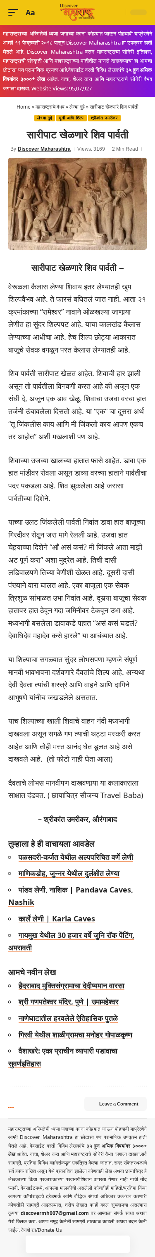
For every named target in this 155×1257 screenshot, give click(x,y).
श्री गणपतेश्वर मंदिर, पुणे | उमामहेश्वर (69, 1001)
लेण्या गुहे (77, 106)
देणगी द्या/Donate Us (41, 1229)
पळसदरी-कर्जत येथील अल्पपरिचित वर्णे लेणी (76, 857)
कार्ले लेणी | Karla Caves (57, 918)
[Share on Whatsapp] (69, 1244)
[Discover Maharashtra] (77, 12)
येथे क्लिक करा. (23, 1221)
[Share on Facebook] (34, 1244)
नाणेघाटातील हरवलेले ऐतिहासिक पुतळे (68, 1018)
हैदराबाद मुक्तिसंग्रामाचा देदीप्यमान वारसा (71, 985)
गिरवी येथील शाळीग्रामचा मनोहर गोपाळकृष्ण (75, 1034)
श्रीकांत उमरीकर (104, 118)
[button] (15, 12)
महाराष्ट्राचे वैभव (50, 106)
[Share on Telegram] (86, 1244)
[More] (121, 1244)
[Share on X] (51, 1244)
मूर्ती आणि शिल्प (71, 118)
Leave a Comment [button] (118, 1103)
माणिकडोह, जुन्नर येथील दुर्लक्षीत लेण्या (69, 873)
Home (24, 106)
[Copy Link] (103, 1244)
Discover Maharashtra (44, 149)
